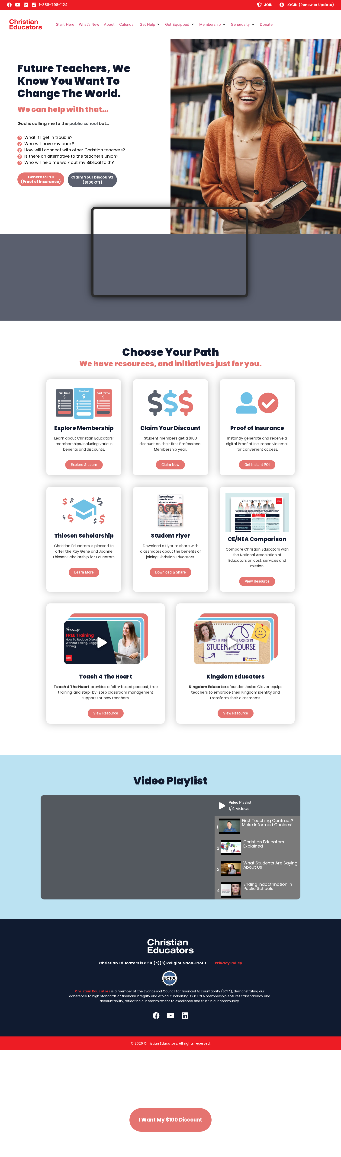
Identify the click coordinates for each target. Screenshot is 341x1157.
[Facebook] (9, 5)
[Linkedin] (26, 5)
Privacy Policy (228, 963)
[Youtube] (17, 5)
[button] (150, 24)
